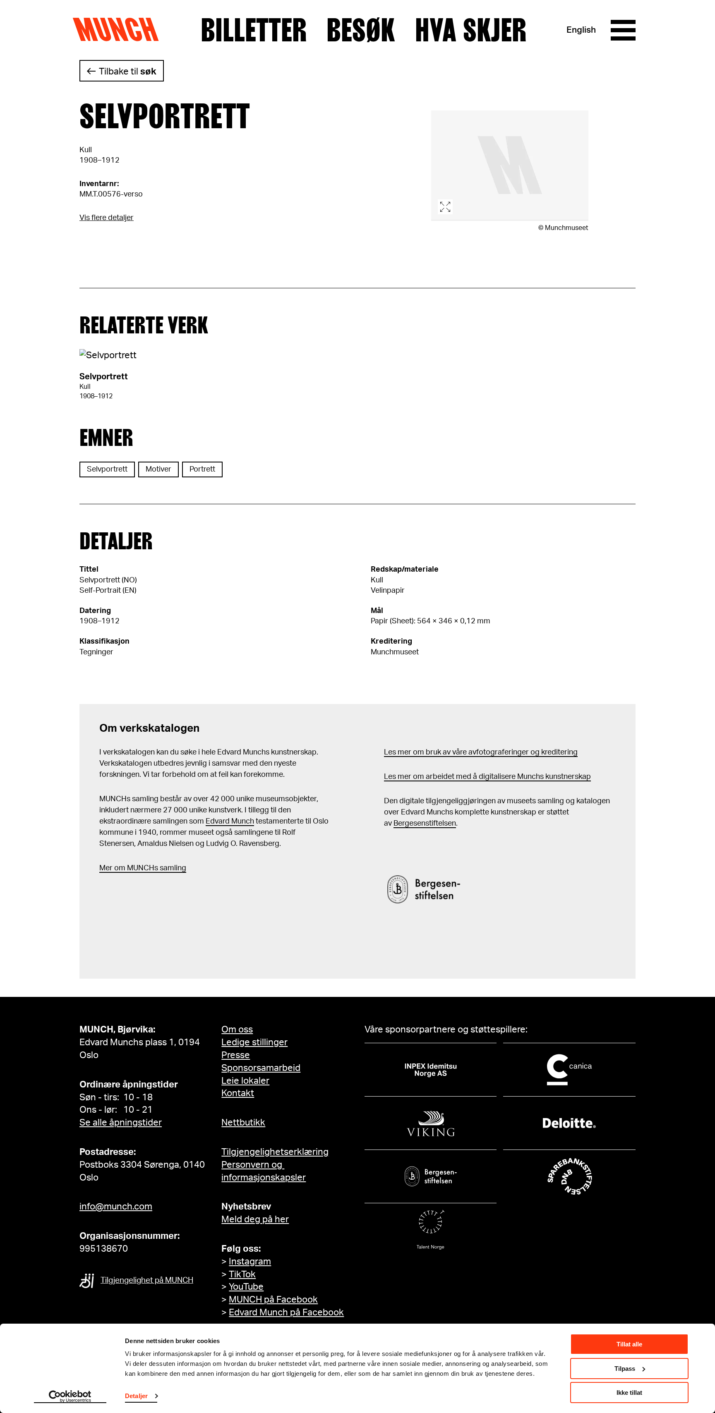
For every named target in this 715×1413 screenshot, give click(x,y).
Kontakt (237, 1093)
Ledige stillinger (254, 1042)
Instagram (250, 1261)
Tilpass (624, 1368)
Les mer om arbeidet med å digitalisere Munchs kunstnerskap (487, 777)
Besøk (360, 30)
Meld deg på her (255, 1219)
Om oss (237, 1029)
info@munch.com (115, 1206)
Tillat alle (629, 1344)
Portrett (202, 469)
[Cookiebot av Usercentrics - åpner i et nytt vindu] (70, 1397)
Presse (235, 1055)
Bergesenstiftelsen (424, 823)
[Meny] (623, 30)
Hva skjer (470, 30)
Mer (106, 868)
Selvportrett (107, 469)
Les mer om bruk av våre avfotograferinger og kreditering (481, 752)
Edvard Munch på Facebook (286, 1312)
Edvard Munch (230, 821)
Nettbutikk (243, 1122)
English (581, 30)
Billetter (254, 30)
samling (172, 868)
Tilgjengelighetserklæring (275, 1152)
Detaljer (136, 1395)
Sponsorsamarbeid (260, 1068)
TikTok (242, 1274)
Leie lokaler (245, 1080)
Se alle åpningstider (120, 1122)
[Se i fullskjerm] (509, 165)
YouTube (246, 1286)
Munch (119, 29)
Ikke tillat (629, 1392)
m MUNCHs (138, 868)
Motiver (158, 469)
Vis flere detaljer (106, 218)
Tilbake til (127, 71)
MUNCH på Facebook (273, 1299)
